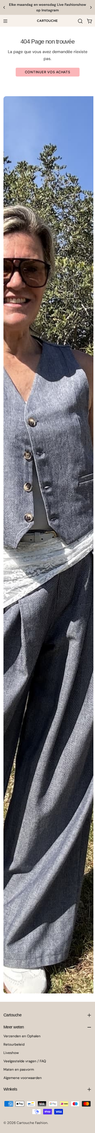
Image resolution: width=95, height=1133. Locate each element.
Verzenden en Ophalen (22, 1036)
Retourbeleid (13, 1044)
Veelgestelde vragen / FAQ (24, 1061)
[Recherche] (80, 21)
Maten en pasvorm (18, 1069)
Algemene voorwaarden (22, 1078)
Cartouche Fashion (32, 1122)
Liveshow (11, 1052)
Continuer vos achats (47, 72)
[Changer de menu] (5, 21)
